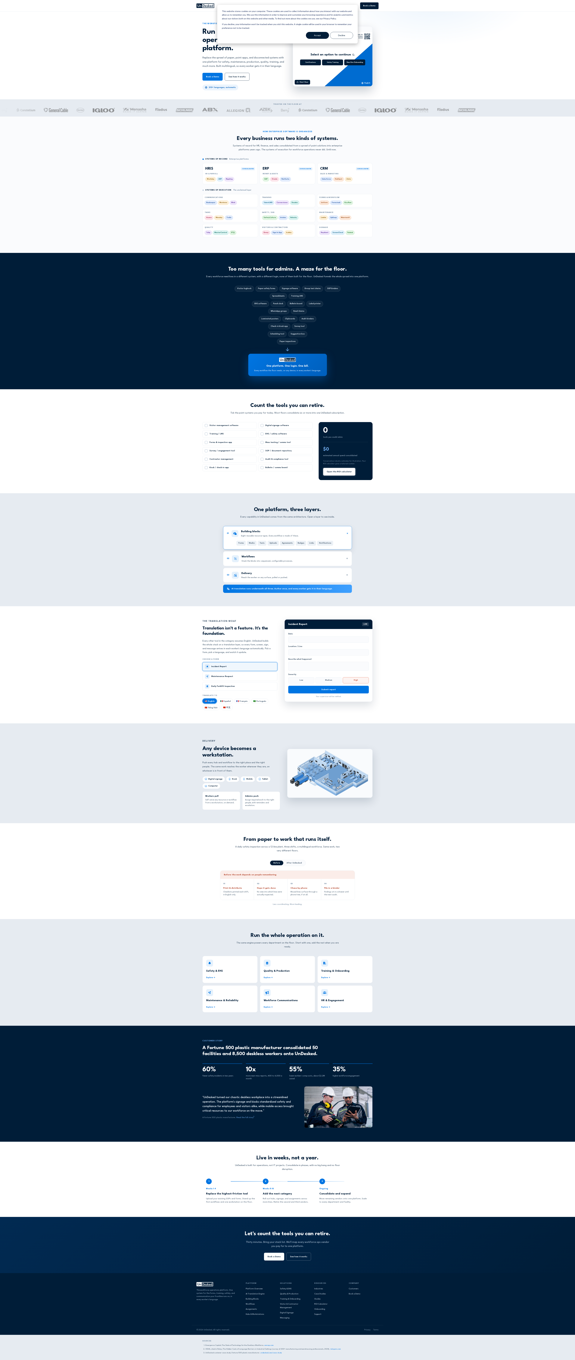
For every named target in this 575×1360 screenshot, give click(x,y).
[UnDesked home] (205, 5)
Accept (317, 35)
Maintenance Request (222, 676)
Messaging (284, 1318)
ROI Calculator (320, 1304)
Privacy (367, 1330)
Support (317, 1314)
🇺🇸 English (210, 701)
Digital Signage (286, 1313)
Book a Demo (369, 6)
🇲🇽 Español (225, 701)
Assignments (251, 1309)
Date (290, 634)
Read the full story (244, 1117)
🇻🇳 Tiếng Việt (211, 708)
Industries (318, 1289)
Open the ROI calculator (339, 472)
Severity (292, 674)
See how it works (237, 77)
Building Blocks (252, 1299)
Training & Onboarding (290, 1299)
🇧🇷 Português (259, 701)
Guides (317, 1299)
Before (276, 863)
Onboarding (319, 1309)
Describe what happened (299, 659)
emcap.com (269, 1345)
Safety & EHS (286, 1289)
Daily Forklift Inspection (223, 686)
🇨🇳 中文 (226, 708)
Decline (341, 35)
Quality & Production (289, 1294)
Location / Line (295, 646)
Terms (376, 1330)
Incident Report (219, 666)
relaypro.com (335, 1349)
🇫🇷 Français (242, 701)
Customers (353, 1289)
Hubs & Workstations (255, 1314)
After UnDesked (294, 863)
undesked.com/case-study (271, 1353)
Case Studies (320, 1294)
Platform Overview (254, 1289)
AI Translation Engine (255, 1294)
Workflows (250, 1304)
